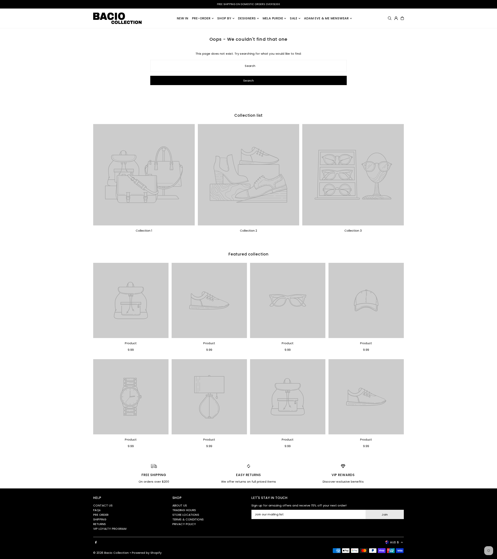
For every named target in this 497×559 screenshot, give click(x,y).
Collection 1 (144, 231)
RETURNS (99, 524)
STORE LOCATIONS (185, 515)
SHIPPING (99, 519)
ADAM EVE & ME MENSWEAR (326, 18)
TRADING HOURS (184, 510)
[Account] (396, 18)
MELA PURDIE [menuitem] (273, 18)
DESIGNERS (247, 18)
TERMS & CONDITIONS (188, 519)
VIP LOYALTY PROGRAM (109, 529)
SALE (293, 18)
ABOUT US (179, 505)
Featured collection (248, 254)
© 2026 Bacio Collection (111, 553)
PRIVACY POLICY (184, 524)
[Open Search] (389, 18)
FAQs (97, 510)
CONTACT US (103, 505)
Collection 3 (353, 231)
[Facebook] (96, 542)
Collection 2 (248, 231)
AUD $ (394, 542)
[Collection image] (144, 174)
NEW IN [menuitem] (182, 18)
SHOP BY (224, 18)
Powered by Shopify (147, 553)
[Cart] (402, 18)
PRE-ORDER (201, 18)
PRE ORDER (101, 515)
